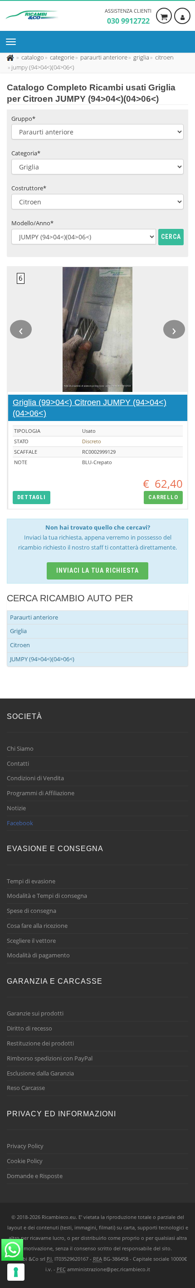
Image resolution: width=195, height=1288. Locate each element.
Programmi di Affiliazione (40, 793)
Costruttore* (28, 188)
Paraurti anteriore (34, 617)
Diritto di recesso (29, 1028)
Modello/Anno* (32, 223)
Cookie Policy (25, 1161)
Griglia (18, 631)
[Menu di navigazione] (13, 42)
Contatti (18, 763)
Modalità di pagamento (38, 955)
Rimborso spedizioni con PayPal (50, 1058)
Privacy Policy (25, 1146)
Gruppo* (23, 118)
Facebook (20, 823)
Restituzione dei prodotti (40, 1043)
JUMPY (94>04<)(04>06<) (42, 659)
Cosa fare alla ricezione (37, 925)
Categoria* (25, 153)
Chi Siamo (20, 748)
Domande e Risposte (35, 1176)
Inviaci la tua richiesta (97, 570)
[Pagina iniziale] (11, 57)
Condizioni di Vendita (35, 778)
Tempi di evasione (31, 881)
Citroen (20, 645)
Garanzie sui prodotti (35, 1013)
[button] (31, 497)
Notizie (16, 808)
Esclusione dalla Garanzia (40, 1073)
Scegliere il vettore (31, 940)
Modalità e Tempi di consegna (47, 896)
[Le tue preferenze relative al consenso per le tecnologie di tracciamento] (15, 1272)
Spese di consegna (31, 911)
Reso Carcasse (26, 1088)
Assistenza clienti (128, 16)
